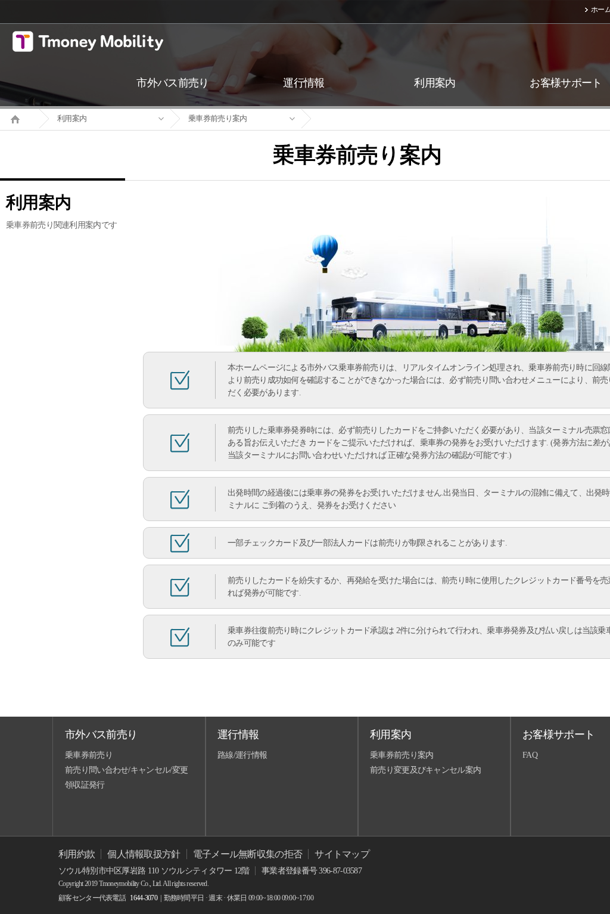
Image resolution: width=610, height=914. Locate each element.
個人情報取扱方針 (143, 854)
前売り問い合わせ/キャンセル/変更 (126, 770)
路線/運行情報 (242, 755)
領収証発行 (85, 784)
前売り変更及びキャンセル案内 (425, 770)
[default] (366, 119)
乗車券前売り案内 (217, 118)
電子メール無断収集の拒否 (248, 854)
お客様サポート (558, 735)
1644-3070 (143, 898)
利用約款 (76, 854)
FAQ (529, 755)
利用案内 (71, 118)
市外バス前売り (101, 735)
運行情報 (238, 735)
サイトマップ (342, 854)
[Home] (19, 118)
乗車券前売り (89, 755)
